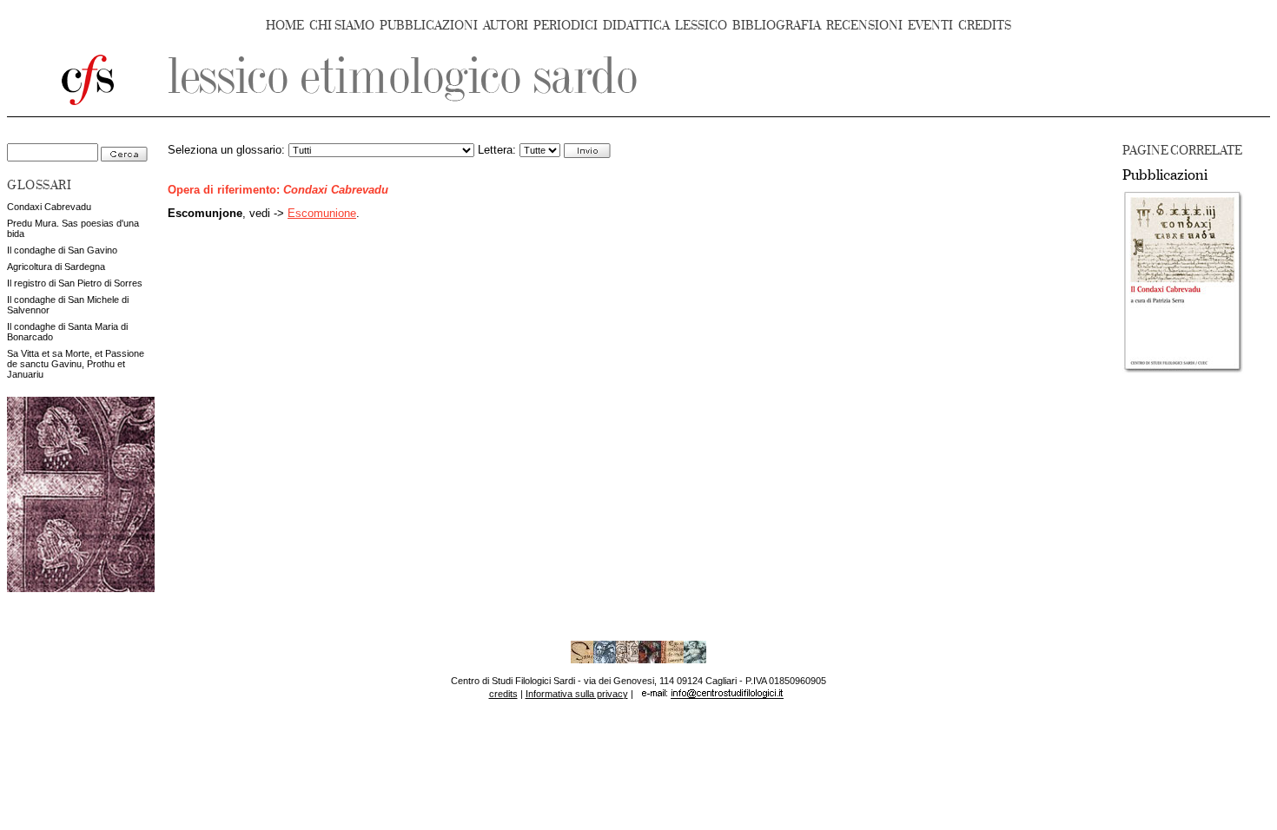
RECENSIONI (864, 25)
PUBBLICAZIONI (429, 25)
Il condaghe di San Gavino (62, 250)
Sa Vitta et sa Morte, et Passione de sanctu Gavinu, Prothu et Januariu (75, 363)
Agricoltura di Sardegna (56, 266)
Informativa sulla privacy (577, 693)
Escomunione (322, 214)
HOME (285, 25)
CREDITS (984, 25)
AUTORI (505, 25)
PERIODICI (565, 25)
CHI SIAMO (341, 25)
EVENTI (930, 25)
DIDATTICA (636, 25)
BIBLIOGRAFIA (776, 25)
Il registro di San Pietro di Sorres (74, 283)
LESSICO (701, 25)
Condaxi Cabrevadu (49, 206)
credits (503, 693)
